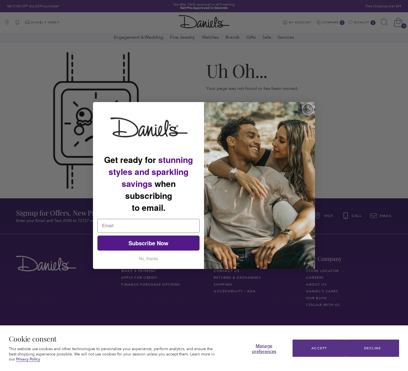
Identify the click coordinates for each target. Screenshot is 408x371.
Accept (319, 348)
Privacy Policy (28, 359)
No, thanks (148, 258)
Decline (372, 348)
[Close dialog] (308, 109)
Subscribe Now (148, 243)
